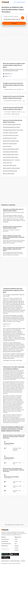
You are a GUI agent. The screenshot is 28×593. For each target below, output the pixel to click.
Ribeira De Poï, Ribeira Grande (10, 143)
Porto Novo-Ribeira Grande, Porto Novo (12, 124)
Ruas (16, 543)
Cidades (16, 547)
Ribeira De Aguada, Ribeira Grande (11, 149)
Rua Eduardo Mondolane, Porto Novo (11, 127)
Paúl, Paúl (17, 160)
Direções (16, 550)
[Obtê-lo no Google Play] (5, 554)
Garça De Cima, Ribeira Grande (10, 170)
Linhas (16, 539)
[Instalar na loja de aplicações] (14, 554)
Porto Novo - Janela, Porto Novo (10, 132)
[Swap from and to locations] (22, 17)
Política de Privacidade (15, 560)
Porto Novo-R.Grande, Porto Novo (10, 135)
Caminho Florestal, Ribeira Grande (11, 140)
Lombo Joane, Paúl (7, 162)
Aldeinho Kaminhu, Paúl (8, 160)
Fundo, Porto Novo (7, 146)
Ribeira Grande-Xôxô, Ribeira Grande (11, 168)
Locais (16, 541)
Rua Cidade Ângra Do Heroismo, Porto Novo (13, 130)
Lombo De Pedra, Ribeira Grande (10, 157)
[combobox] (14, 17)
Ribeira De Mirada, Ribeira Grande (10, 154)
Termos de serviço (5, 560)
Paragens (17, 545)
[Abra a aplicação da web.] (5, 557)
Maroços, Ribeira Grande (8, 173)
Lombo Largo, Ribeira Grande (9, 165)
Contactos (23, 560)
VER (22, 89)
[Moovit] (5, 2)
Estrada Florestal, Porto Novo (10, 138)
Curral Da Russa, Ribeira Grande (10, 151)
